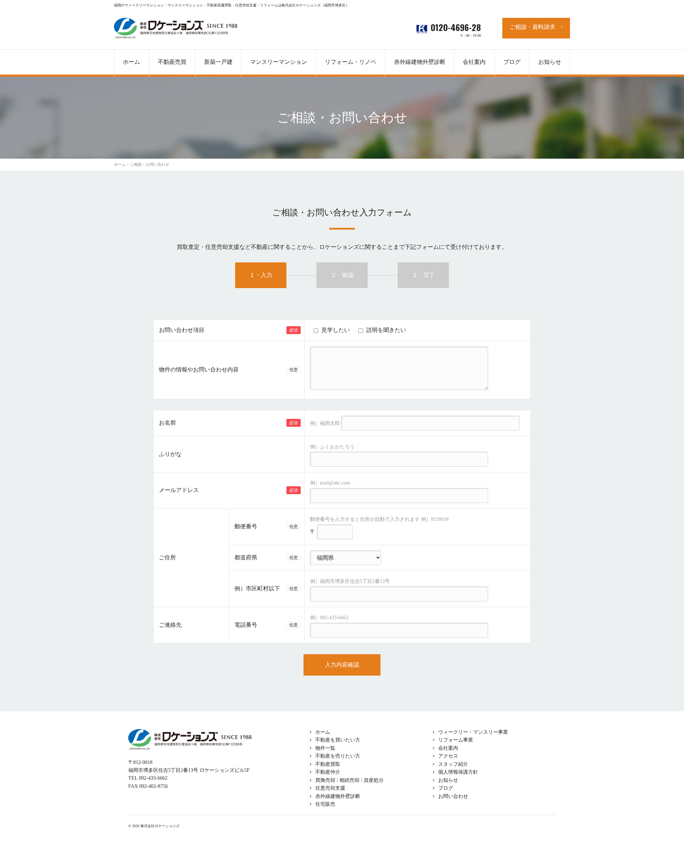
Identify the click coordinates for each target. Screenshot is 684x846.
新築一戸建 (218, 62)
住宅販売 (325, 804)
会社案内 (448, 748)
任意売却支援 (330, 788)
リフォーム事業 (455, 740)
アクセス (448, 756)
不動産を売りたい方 (337, 756)
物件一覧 (325, 748)
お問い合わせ (453, 796)
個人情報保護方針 (458, 772)
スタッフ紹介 (453, 764)
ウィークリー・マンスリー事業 (473, 732)
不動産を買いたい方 (337, 740)
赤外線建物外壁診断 (419, 62)
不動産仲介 (327, 772)
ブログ (445, 788)
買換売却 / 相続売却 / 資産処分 (349, 780)
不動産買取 (327, 764)
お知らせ (448, 780)
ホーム (322, 732)
